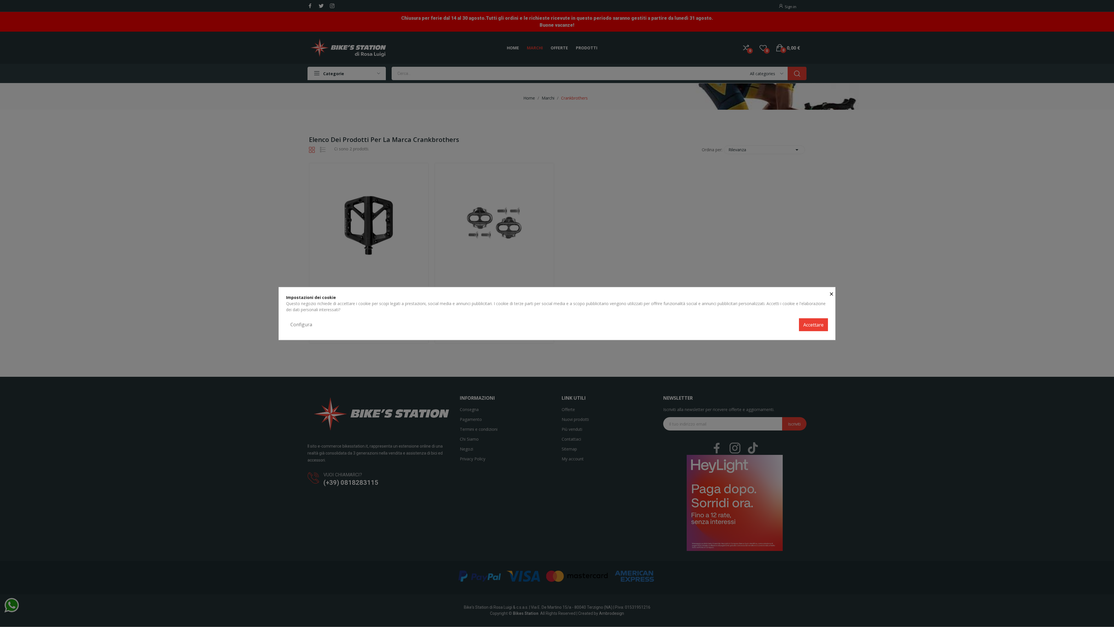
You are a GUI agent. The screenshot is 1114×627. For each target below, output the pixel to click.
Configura (301, 324)
